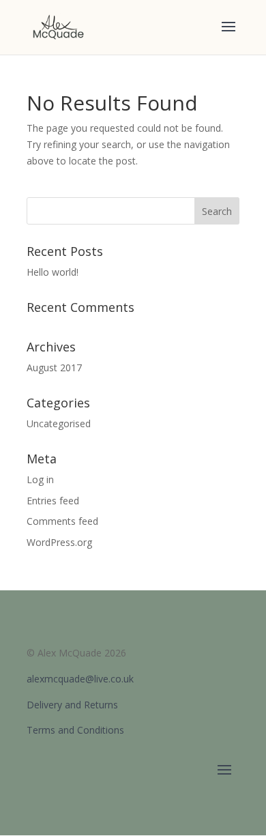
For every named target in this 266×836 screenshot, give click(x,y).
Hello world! (52, 271)
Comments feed (62, 521)
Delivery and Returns (72, 704)
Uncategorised (59, 423)
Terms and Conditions (75, 729)
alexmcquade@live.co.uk (80, 678)
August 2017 (54, 367)
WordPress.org (59, 542)
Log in (40, 479)
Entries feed (53, 500)
